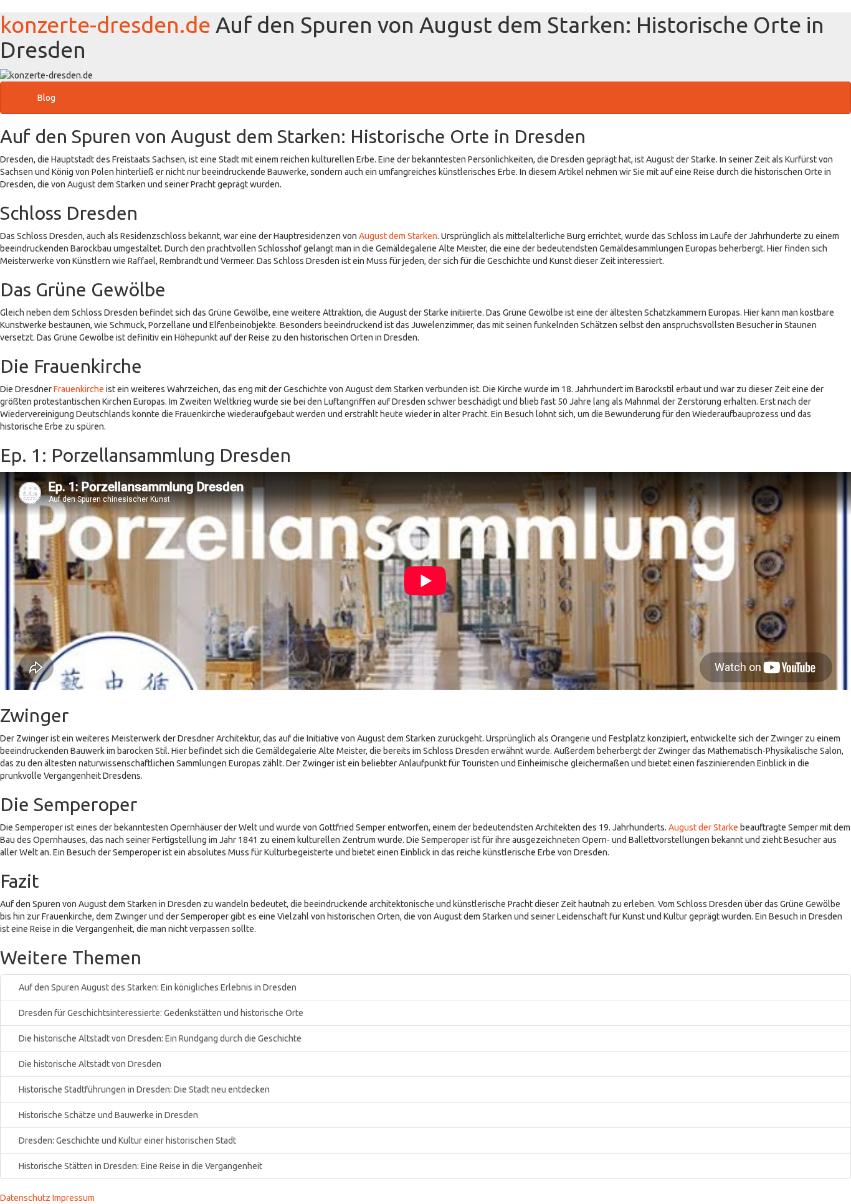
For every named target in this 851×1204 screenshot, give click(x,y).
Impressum (73, 1198)
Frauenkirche (79, 389)
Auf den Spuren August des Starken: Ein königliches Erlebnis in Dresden (157, 987)
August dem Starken (398, 236)
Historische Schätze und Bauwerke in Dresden (107, 1115)
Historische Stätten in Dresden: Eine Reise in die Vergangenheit (139, 1166)
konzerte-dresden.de (105, 24)
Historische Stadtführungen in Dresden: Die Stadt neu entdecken (143, 1089)
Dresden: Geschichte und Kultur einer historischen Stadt (126, 1140)
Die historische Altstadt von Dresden (89, 1064)
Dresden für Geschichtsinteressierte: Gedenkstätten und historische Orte (160, 1013)
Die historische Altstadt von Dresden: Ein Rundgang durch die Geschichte (159, 1038)
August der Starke (703, 827)
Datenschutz (25, 1198)
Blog (46, 98)
